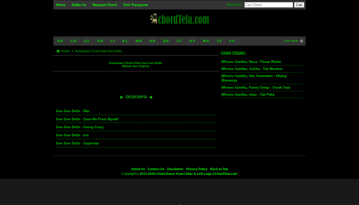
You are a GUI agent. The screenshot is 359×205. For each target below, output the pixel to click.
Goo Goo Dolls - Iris (72, 135)
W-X (206, 41)
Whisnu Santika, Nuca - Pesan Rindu (251, 62)
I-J (113, 41)
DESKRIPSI (136, 97)
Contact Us (156, 169)
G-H (100, 41)
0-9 (231, 41)
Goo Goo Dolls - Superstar (77, 143)
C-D (73, 41)
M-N (139, 41)
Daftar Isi (79, 5)
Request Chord (105, 5)
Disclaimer (175, 169)
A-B (60, 41)
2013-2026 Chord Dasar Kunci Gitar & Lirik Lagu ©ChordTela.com (188, 174)
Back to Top (219, 169)
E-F (86, 41)
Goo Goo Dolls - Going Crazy (80, 127)
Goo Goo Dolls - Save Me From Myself (87, 119)
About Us (138, 169)
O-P (152, 41)
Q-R (166, 41)
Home (60, 5)
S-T (179, 41)
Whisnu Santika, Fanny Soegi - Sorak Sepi (255, 87)
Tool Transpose (135, 5)
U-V (192, 41)
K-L (125, 41)
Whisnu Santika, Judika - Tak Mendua (251, 69)
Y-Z (219, 41)
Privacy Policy (197, 169)
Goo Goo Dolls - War (73, 111)
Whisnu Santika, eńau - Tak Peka (247, 94)
